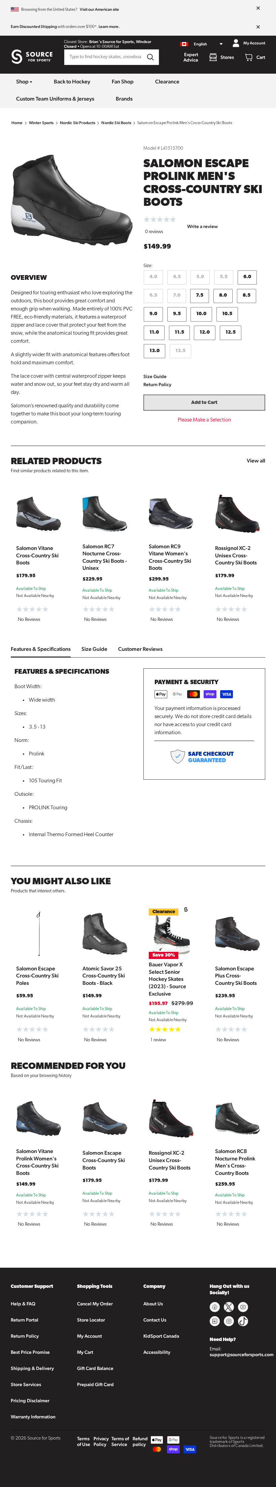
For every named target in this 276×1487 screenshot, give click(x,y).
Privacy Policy (101, 1441)
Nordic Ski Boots (116, 122)
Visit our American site (99, 9)
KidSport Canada (161, 1336)
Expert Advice (190, 57)
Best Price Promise (30, 1352)
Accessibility (156, 1352)
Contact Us (154, 1320)
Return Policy (157, 384)
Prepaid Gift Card (95, 1384)
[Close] (258, 8)
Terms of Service (120, 1441)
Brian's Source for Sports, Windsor (120, 41)
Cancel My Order (95, 1303)
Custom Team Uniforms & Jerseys (55, 99)
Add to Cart (204, 402)
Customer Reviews (140, 649)
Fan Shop (123, 81)
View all (256, 460)
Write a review (202, 226)
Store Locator (91, 1320)
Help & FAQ (23, 1303)
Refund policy (140, 1441)
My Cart (85, 1352)
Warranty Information (33, 1416)
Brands (124, 99)
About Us (153, 1303)
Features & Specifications (41, 649)
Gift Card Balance (95, 1368)
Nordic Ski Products (78, 122)
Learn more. (109, 26)
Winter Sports (41, 122)
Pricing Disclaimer (30, 1400)
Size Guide (155, 376)
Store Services (26, 1384)
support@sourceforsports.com (242, 1354)
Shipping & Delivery (32, 1368)
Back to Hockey (72, 81)
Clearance (167, 81)
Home (17, 122)
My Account (89, 1336)
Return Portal (24, 1320)
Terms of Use (83, 1441)
